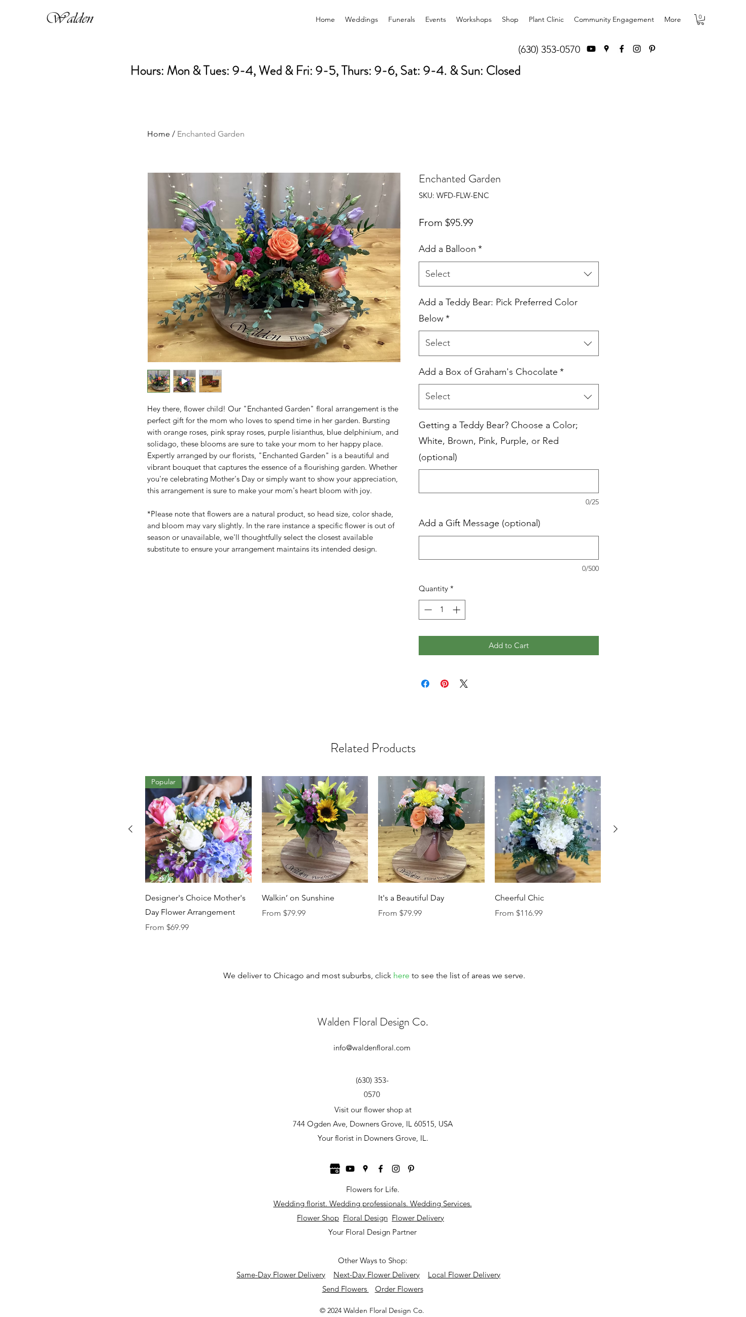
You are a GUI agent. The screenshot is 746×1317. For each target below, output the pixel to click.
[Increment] (457, 609)
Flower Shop (318, 1218)
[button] (700, 19)
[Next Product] (615, 829)
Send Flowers (345, 1289)
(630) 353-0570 (549, 49)
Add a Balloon (450, 248)
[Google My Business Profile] (335, 1169)
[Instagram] (637, 49)
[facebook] (622, 49)
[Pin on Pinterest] (444, 684)
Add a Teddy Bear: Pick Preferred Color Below (498, 310)
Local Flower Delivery (464, 1274)
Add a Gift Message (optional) (479, 523)
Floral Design (365, 1218)
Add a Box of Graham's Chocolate (491, 371)
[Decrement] (427, 609)
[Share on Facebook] (425, 684)
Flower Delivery (418, 1218)
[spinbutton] (442, 609)
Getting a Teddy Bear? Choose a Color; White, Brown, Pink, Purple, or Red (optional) (498, 441)
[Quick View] (315, 829)
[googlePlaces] (606, 49)
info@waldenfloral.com (372, 1047)
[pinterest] (652, 49)
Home (158, 134)
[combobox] (509, 274)
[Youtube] (591, 49)
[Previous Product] (130, 829)
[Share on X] (464, 684)
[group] (373, 855)
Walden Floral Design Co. (372, 1022)
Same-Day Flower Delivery (280, 1274)
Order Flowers (399, 1289)
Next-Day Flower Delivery (376, 1274)
